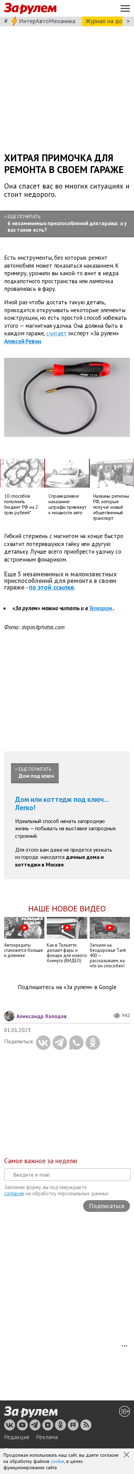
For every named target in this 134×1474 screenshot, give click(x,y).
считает (56, 333)
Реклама (47, 1437)
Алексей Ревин (22, 341)
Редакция (16, 1437)
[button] (127, 1455)
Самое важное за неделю (40, 1161)
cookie (57, 1461)
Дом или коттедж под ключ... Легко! (62, 803)
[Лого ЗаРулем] (30, 8)
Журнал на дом (106, 21)
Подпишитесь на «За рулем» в (67, 987)
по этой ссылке (51, 587)
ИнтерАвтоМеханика (47, 21)
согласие (14, 1193)
